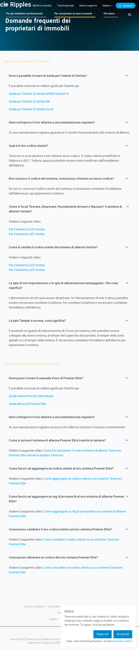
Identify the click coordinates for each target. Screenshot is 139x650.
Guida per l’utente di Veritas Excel (31, 109)
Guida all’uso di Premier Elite (27, 404)
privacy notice (124, 641)
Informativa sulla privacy (61, 606)
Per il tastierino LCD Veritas (27, 229)
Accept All (123, 634)
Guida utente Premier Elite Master (31, 396)
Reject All (102, 634)
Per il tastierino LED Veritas (27, 234)
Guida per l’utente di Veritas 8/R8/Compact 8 (38, 93)
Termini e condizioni (34, 606)
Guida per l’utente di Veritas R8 (29, 101)
